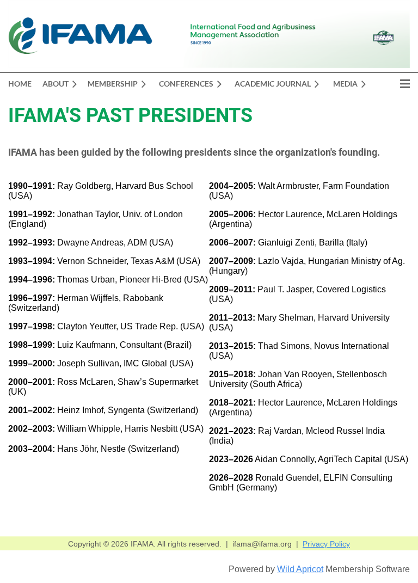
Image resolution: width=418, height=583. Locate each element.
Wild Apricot (300, 569)
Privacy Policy (326, 543)
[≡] (393, 83)
